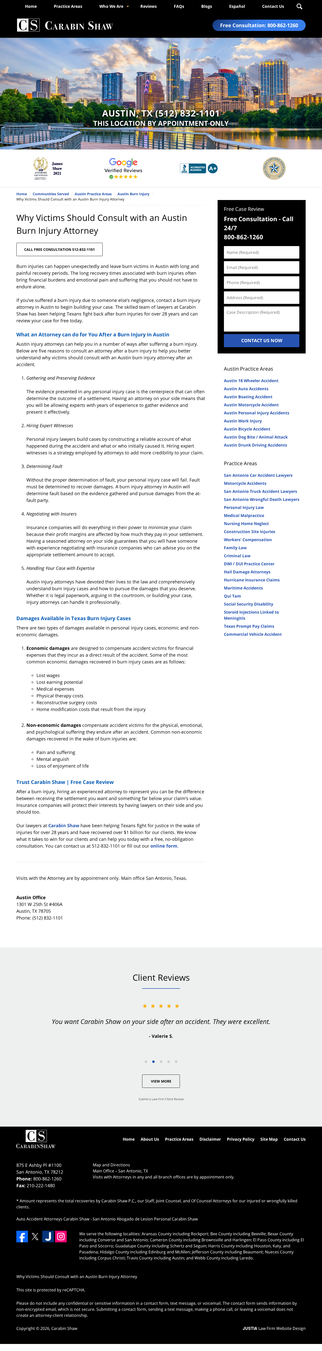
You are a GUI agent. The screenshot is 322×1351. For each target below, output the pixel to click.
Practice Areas (68, 6)
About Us (150, 1139)
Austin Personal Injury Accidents (256, 413)
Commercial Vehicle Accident (253, 634)
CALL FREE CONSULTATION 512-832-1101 (59, 249)
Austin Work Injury (243, 421)
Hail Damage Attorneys (247, 572)
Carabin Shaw (63, 825)
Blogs (206, 6)
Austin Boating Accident (248, 397)
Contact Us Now (261, 340)
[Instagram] (61, 1236)
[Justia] (48, 1236)
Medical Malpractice (244, 515)
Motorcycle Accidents (245, 483)
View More (161, 1081)
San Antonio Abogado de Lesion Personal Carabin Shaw (145, 1219)
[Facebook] (22, 1236)
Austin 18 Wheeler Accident (251, 380)
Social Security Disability (248, 604)
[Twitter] (35, 1236)
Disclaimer (210, 1139)
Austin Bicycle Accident (247, 429)
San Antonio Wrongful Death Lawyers (261, 499)
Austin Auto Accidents (246, 388)
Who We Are (111, 6)
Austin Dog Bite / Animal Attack (256, 437)
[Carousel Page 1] (146, 1061)
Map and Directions (111, 1165)
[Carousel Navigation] (161, 1061)
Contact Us (273, 6)
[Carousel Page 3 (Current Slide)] (161, 1061)
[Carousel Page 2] (153, 1061)
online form (163, 846)
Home (31, 6)
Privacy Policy (240, 1139)
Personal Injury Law (244, 507)
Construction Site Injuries (249, 531)
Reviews (148, 6)
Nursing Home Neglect (246, 523)
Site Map (269, 1139)
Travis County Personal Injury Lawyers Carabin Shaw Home (64, 25)
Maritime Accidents (243, 588)
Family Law (235, 547)
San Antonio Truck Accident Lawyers (260, 491)
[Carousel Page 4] (168, 1061)
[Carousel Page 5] (176, 1061)
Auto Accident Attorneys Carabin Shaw (52, 1219)
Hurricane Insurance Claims (252, 580)
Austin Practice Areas (248, 368)
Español (237, 6)
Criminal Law (237, 556)
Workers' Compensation (248, 539)
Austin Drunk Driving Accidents (255, 445)
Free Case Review (244, 209)
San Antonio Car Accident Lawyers (258, 475)
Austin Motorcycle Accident (251, 405)
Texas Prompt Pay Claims (249, 626)
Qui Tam (232, 596)
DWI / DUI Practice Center (249, 564)
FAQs (179, 6)
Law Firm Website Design (274, 1328)
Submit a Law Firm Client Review (161, 1099)
